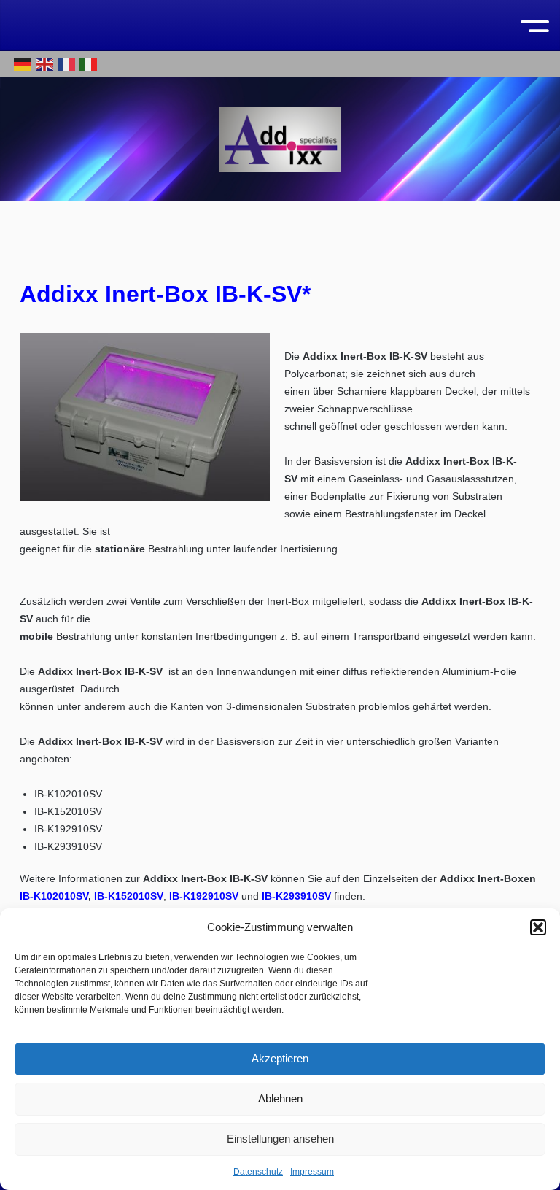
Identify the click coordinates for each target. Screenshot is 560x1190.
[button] (538, 927)
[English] (45, 63)
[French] (67, 63)
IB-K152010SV (128, 896)
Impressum (312, 1172)
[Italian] (88, 63)
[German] (23, 63)
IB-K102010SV (54, 896)
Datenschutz (258, 1172)
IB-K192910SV (203, 896)
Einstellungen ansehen (280, 1138)
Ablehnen (280, 1098)
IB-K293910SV (296, 896)
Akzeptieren (280, 1058)
